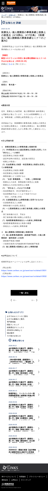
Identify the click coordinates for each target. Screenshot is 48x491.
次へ (33, 300)
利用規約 (22, 476)
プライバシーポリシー (37, 476)
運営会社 (5, 480)
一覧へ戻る (24, 292)
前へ (15, 300)
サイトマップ (26, 480)
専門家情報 (11, 321)
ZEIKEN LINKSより (14, 330)
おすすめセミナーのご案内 (17, 316)
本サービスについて (9, 476)
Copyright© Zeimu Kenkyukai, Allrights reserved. (11, 487)
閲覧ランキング (13, 324)
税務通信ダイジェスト (15, 327)
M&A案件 (10, 333)
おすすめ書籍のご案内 (15, 319)
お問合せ (14, 480)
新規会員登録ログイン (11, 3)
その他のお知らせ (14, 335)
